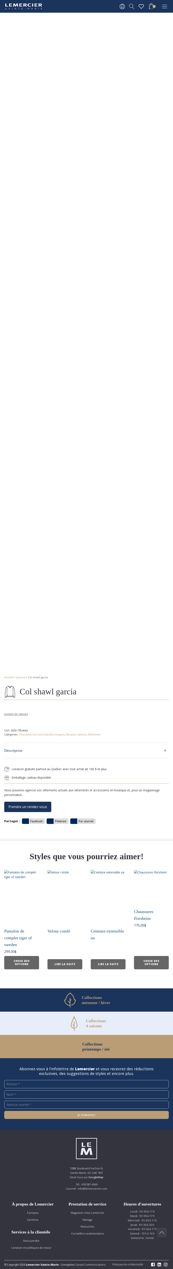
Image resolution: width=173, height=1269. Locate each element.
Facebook (36, 821)
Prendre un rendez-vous (27, 806)
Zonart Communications (90, 1264)
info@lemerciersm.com (92, 1188)
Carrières (32, 1220)
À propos (32, 1213)
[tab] (86, 750)
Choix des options (22, 962)
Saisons (20, 677)
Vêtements (94, 734)
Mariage (87, 1220)
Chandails (25, 734)
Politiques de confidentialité (127, 1264)
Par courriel (86, 821)
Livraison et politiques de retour (31, 1248)
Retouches (87, 1226)
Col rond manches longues (48, 734)
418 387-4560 (89, 1184)
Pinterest (60, 821)
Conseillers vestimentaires (87, 1233)
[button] (151, 6)
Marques (71, 734)
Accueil (8, 677)
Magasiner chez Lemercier (87, 1213)
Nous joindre (31, 1241)
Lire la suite (65, 964)
